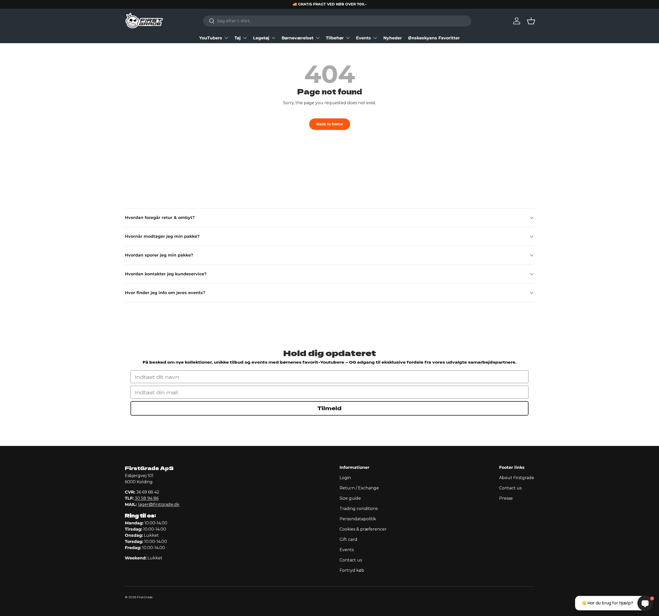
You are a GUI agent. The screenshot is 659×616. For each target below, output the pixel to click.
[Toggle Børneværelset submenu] (318, 38)
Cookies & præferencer (363, 529)
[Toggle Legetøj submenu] (273, 38)
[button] (531, 21)
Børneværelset (298, 38)
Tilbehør (335, 38)
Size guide (350, 498)
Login (345, 477)
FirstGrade (144, 597)
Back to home (329, 124)
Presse (506, 498)
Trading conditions (359, 508)
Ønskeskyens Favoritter (434, 38)
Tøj (238, 38)
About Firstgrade (516, 477)
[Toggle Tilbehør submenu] (348, 38)
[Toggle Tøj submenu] (245, 38)
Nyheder (392, 38)
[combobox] (337, 21)
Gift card (348, 539)
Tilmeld (329, 408)
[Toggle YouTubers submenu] (226, 38)
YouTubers (210, 38)
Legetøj (261, 38)
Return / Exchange (359, 488)
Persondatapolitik (358, 518)
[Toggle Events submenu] (375, 38)
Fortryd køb (352, 570)
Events (363, 38)
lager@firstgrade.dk (158, 504)
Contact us (351, 560)
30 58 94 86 (147, 498)
